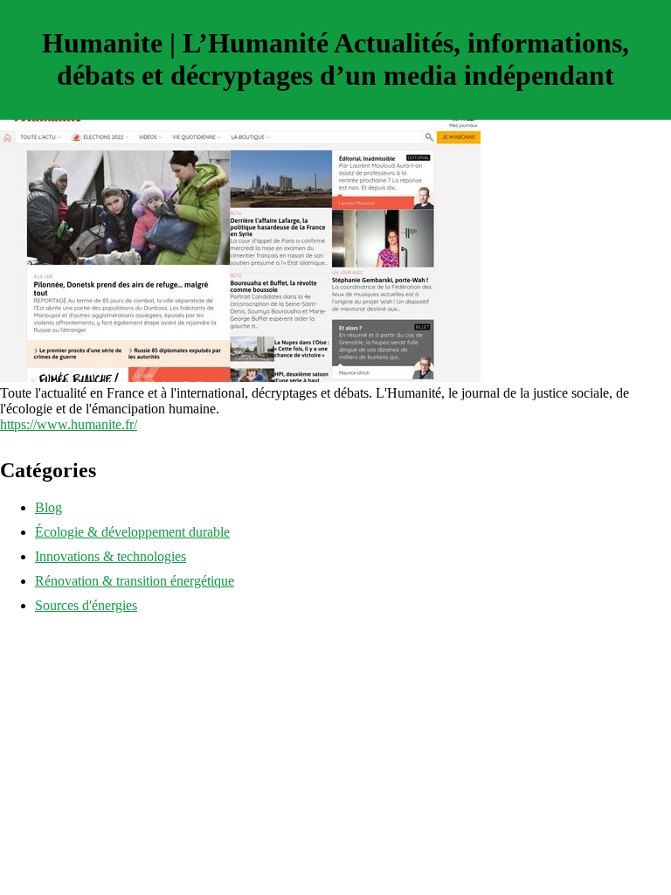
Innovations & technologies (110, 556)
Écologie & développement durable (132, 531)
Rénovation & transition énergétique (134, 580)
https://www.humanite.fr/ (68, 424)
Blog (48, 507)
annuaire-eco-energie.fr (64, 635)
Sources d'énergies (86, 605)
